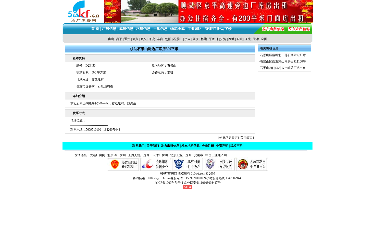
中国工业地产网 (216, 155)
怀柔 (204, 39)
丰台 (160, 39)
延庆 (196, 39)
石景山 (177, 39)
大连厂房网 (97, 155)
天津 (256, 39)
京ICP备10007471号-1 (168, 183)
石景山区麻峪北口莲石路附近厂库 (283, 55)
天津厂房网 (159, 155)
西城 (231, 39)
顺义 (144, 39)
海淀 (152, 39)
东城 (239, 39)
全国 (264, 39)
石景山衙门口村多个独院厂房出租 (283, 68)
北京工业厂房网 (181, 155)
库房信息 (126, 29)
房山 (111, 39)
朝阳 (168, 39)
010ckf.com (198, 173)
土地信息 (160, 29)
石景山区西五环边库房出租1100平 (283, 61)
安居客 (198, 155)
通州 (127, 39)
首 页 (95, 29)
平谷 (212, 39)
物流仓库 (177, 29)
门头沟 (221, 39)
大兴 (135, 39)
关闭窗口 (247, 138)
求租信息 (143, 29)
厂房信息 (109, 29)
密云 (187, 39)
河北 (248, 39)
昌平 (119, 39)
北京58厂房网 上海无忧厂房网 (127, 155)
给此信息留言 (228, 138)
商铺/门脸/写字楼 (218, 29)
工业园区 (195, 29)
